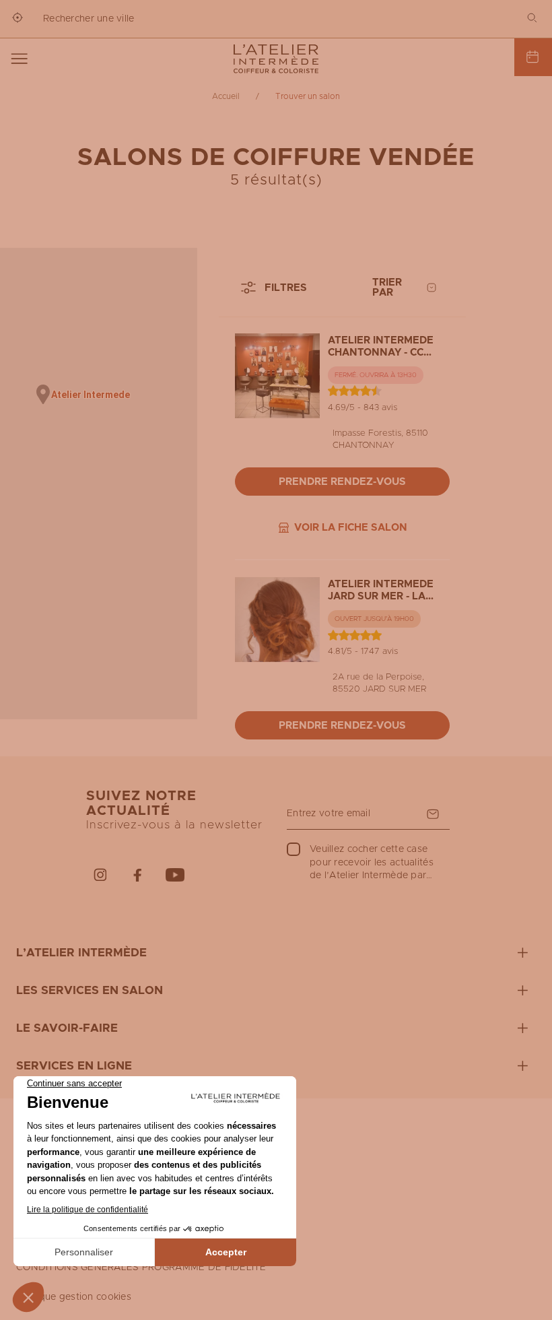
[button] (43, 394)
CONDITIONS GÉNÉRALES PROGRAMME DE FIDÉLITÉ (141, 1267)
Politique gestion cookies (73, 1297)
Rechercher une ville (89, 19)
